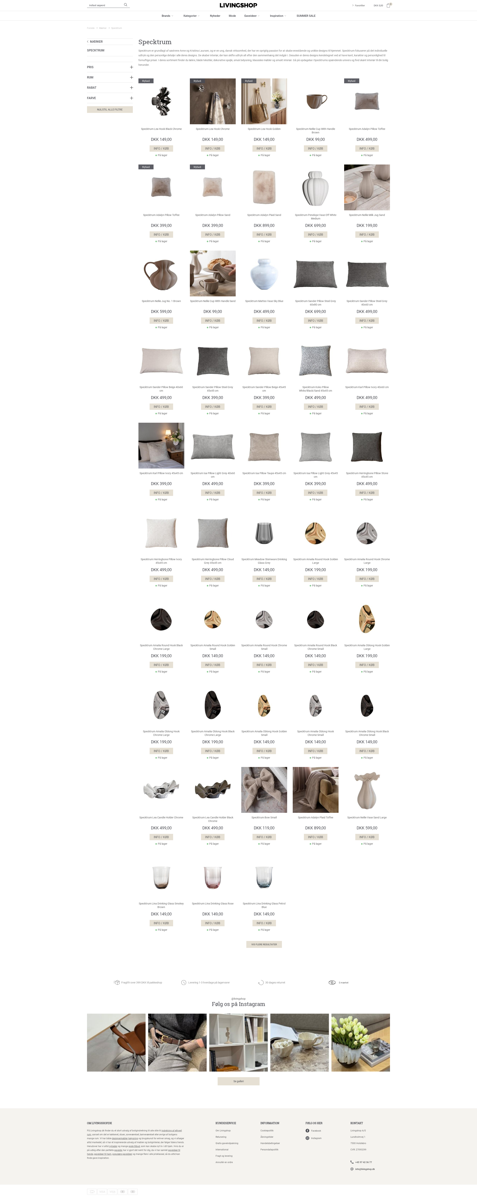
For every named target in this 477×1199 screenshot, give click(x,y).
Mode (232, 16)
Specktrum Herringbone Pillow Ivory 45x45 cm (161, 561)
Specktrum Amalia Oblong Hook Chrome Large (161, 733)
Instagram (316, 1138)
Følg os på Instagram (238, 1002)
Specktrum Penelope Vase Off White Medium (315, 216)
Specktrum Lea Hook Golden (264, 129)
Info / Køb (161, 148)
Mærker (103, 27)
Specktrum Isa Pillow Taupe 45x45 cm (264, 473)
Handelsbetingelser (270, 1143)
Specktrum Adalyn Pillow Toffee (367, 129)
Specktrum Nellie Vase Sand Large (367, 817)
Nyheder (215, 16)
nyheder (113, 1146)
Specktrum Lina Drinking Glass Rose (212, 903)
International (222, 1149)
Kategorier (190, 16)
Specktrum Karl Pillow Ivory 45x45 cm (161, 473)
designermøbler (119, 1138)
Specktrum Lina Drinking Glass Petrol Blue (264, 905)
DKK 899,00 (264, 225)
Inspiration (276, 16)
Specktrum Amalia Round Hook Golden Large (315, 561)
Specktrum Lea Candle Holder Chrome (161, 817)
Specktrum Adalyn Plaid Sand (264, 215)
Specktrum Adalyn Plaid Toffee (315, 817)
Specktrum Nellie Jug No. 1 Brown (161, 301)
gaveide (118, 1150)
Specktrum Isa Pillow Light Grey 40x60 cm (213, 475)
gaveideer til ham (102, 1153)
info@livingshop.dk (365, 1169)
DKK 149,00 (161, 139)
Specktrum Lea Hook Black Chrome (161, 129)
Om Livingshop (223, 1130)
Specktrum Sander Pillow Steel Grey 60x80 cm (315, 302)
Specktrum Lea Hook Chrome (213, 129)
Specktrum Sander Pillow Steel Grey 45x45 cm (212, 388)
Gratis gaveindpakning (227, 1143)
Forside (90, 27)
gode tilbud (134, 1146)
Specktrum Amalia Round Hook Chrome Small (264, 647)
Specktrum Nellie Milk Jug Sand (367, 215)
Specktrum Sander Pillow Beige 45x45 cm (264, 388)
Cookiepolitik (267, 1130)
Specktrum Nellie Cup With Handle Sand (213, 301)
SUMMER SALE (306, 16)
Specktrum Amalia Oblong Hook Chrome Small (315, 733)
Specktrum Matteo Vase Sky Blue (264, 301)
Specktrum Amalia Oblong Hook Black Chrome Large (213, 733)
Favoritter (360, 5)
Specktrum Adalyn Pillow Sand (212, 215)
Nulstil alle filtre (110, 109)
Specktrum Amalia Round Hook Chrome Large (367, 561)
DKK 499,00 (367, 139)
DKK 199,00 (367, 225)
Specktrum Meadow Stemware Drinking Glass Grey (264, 561)
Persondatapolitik (269, 1149)
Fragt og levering (224, 1155)
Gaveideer (250, 16)
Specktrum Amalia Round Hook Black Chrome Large (161, 647)
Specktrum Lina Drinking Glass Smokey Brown (161, 905)
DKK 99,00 (315, 139)
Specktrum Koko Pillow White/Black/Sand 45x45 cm (315, 388)
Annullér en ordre (224, 1162)
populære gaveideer (122, 1153)
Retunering (221, 1136)
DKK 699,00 (315, 225)
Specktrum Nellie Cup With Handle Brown (315, 130)
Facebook (316, 1130)
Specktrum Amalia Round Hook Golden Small (212, 647)
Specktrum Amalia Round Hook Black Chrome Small (315, 647)
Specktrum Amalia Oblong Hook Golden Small (264, 733)
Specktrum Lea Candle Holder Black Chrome (212, 819)
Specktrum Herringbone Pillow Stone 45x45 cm (367, 475)
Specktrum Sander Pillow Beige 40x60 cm (161, 388)
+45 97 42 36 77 (363, 1162)
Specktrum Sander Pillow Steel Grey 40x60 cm (367, 302)
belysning (133, 1138)
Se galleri (238, 1081)
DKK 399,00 (161, 225)
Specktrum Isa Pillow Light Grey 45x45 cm (315, 475)
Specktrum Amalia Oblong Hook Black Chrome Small (367, 733)
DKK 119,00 (264, 828)
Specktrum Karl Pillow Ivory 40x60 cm (367, 387)
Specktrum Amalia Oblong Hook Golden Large (367, 647)
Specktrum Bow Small (264, 817)
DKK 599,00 (161, 311)
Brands (166, 16)
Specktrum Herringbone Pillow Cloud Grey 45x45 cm (213, 561)
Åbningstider (266, 1136)
